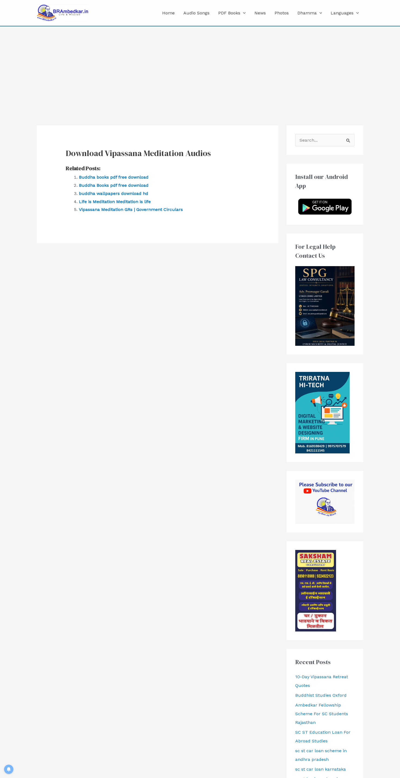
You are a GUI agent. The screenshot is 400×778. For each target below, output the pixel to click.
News (260, 12)
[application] (243, 12)
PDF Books (229, 12)
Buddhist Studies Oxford (321, 695)
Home (168, 12)
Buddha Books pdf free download (114, 185)
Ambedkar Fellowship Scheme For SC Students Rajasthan (321, 713)
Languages (342, 12)
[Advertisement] (200, 67)
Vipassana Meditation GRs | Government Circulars (131, 209)
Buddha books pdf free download (114, 177)
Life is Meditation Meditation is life (115, 201)
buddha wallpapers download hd (113, 193)
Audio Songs (196, 12)
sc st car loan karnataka (320, 769)
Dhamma (307, 12)
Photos (282, 12)
